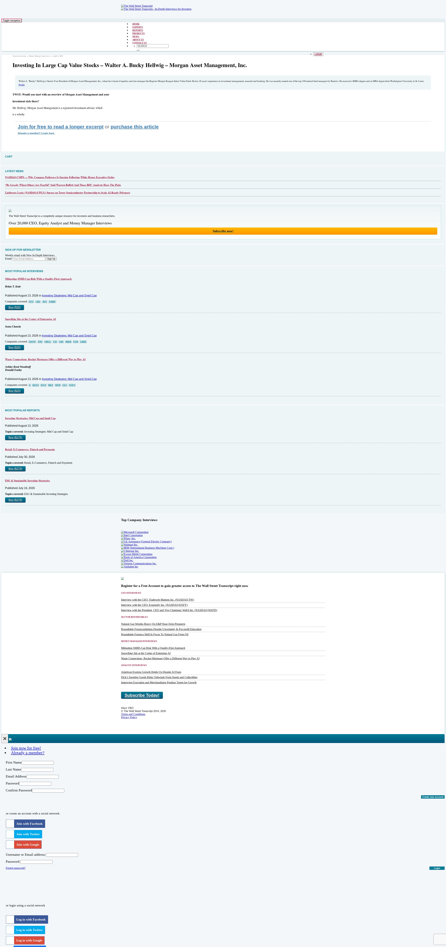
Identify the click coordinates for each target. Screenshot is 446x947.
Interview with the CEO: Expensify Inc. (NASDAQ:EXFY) (154, 604)
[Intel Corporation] (132, 535)
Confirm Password (19, 790)
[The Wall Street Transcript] (137, 5)
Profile (22, 84)
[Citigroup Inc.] (130, 550)
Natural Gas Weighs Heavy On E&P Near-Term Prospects (153, 623)
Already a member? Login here (36, 133)
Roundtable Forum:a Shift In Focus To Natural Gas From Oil (154, 634)
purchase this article (135, 126)
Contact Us (139, 42)
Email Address (16, 776)
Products (138, 33)
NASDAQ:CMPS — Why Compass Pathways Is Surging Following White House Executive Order (60, 177)
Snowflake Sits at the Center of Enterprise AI (30, 319)
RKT (50, 385)
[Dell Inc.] (127, 560)
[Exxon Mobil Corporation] (136, 554)
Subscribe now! (223, 231)
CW (55, 342)
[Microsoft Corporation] (134, 532)
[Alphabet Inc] (129, 566)
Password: (13, 861)
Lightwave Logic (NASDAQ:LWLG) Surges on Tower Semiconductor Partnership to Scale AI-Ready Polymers (67, 192)
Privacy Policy (129, 717)
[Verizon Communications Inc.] (139, 563)
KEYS (36, 385)
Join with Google (27, 844)
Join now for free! (26, 748)
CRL (38, 302)
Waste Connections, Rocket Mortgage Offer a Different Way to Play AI (45, 359)
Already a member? (27, 752)
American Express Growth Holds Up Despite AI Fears (151, 672)
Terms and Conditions (133, 714)
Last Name (13, 769)
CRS (61, 342)
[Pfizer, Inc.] (128, 538)
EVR (75, 342)
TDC (40, 342)
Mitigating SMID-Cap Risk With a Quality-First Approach (38, 279)
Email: (8, 258)
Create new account (432, 797)
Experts (137, 27)
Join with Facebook (29, 823)
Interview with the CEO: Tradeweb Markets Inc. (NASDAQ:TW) (157, 599)
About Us (138, 39)
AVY (45, 302)
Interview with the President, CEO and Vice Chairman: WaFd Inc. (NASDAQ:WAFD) (169, 610)
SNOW (32, 342)
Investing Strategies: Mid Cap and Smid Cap (69, 295)
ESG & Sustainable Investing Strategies (27, 480)
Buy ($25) (15, 307)
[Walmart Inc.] (129, 544)
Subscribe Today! (142, 695)
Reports (137, 30)
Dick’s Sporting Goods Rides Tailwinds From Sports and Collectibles (159, 677)
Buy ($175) (15, 437)
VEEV (72, 385)
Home (136, 24)
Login (318, 54)
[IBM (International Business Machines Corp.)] (147, 547)
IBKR (68, 342)
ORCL (48, 342)
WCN (43, 385)
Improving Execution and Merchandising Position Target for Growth (159, 682)
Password (12, 783)
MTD (57, 385)
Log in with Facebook (31, 919)
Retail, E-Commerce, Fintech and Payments (30, 449)
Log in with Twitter (29, 930)
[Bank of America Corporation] (139, 557)
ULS (65, 385)
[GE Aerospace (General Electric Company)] (146, 541)
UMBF (52, 302)
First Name (14, 762)
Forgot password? (15, 868)
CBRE (83, 342)
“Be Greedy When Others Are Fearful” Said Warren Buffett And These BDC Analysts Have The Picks (63, 185)
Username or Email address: (26, 854)
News (135, 36)
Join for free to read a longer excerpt (60, 126)
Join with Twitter (28, 834)
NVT (31, 302)
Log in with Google (29, 940)
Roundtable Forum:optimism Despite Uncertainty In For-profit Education (161, 629)
